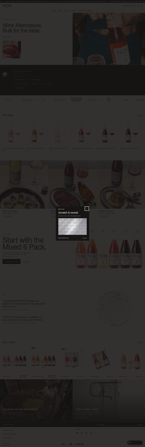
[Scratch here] (72, 226)
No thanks (84, 238)
